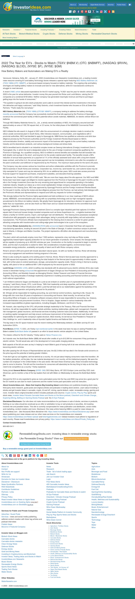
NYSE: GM (40, 370)
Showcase (5, 476)
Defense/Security (98, 484)
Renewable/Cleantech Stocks (104, 33)
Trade (94, 30)
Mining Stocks (82, 33)
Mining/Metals (97, 504)
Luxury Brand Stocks (56, 555)
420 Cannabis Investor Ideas (57, 484)
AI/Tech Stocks (9, 33)
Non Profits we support (10, 471)
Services (4, 516)
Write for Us (6, 474)
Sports (94, 517)
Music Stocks (6, 561)
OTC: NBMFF (20, 83)
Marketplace (51, 517)
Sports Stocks (54, 565)
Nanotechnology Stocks (57, 561)
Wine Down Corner (53, 519)
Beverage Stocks (55, 530)
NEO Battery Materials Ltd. (87, 80)
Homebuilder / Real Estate (58, 552)
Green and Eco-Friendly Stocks (60, 550)
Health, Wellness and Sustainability (105, 499)
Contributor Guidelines (10, 489)
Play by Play (82, 392)
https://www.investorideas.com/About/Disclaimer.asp (68, 411)
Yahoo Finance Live (53, 335)
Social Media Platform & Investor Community (64, 512)
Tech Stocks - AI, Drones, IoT (59, 567)
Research (50, 469)
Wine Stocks (54, 573)
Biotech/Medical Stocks (29, 33)
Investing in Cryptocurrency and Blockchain (18, 554)
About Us (5, 466)
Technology (96, 519)
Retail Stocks (54, 563)
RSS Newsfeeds (7, 486)
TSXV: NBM (8, 83)
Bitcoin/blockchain (99, 479)
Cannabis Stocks (55, 538)
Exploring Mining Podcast (56, 499)
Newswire (6, 30)
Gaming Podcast (53, 504)
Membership (83, 5)
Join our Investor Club (55, 476)
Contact (4, 469)
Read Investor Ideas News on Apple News (18, 499)
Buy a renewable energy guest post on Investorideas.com (27, 448)
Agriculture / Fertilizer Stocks (59, 526)
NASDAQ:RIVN (39, 226)
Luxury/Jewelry (97, 502)
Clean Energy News (9, 543)
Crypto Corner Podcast (55, 502)
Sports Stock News (9, 566)
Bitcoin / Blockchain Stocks (58, 536)
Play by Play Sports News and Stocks (61, 514)
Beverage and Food (99, 471)
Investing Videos (65, 30)
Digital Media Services (97, 5)
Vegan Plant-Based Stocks (58, 569)
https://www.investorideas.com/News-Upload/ (21, 416)
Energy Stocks (54, 542)
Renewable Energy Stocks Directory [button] (76, 439)
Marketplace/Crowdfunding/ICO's (59, 486)
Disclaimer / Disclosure (10, 481)
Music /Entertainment (100, 507)
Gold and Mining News (10, 551)
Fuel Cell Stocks (55, 577)
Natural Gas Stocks (56, 559)
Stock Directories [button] (81, 30)
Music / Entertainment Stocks (59, 557)
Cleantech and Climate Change (83, 395)
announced (54, 226)
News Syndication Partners (12, 484)
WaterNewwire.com (9, 581)
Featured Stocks (31, 30)
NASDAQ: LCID (21, 268)
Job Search (50, 474)
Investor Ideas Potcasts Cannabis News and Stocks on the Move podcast (41, 395)
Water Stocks (6, 571)
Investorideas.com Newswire (12, 559)
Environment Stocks (56, 544)
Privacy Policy (7, 497)
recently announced (10, 114)
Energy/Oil (96, 486)
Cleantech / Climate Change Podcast (61, 497)
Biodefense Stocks (56, 532)
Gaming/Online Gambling (101, 491)
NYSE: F (17, 328)
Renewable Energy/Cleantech (103, 514)
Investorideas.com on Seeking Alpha (15, 502)
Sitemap (4, 494)
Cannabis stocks (8, 538)
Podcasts (50, 489)
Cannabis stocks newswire (11, 541)
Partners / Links (7, 491)
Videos (49, 509)
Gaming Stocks (55, 546)
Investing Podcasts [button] (47, 30)
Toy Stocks (53, 575)
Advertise (111, 5)
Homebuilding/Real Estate (102, 497)
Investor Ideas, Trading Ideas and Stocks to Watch (21, 556)
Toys (93, 522)
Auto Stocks (54, 528)
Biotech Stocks (55, 534)
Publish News (121, 5)
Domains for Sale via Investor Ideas (15, 479)
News (48, 466)
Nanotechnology (98, 512)
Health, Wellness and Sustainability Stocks (63, 554)
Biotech (94, 476)
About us (73, 5)
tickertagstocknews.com (52, 416)
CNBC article (15, 91)
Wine (94, 527)
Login (48, 479)
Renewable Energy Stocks (11, 564)
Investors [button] (17, 30)
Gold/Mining (96, 494)
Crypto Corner (70, 392)
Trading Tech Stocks (9, 569)
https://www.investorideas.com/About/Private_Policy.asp (73, 419)
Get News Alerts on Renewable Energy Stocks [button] (35, 444)
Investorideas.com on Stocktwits (14, 504)
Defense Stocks (65, 33)
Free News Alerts (53, 481)
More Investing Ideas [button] (10, 37)
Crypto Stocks (49, 33)
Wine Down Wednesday (55, 507)
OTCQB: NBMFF (44, 111)
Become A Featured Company (13, 526)
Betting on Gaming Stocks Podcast (31, 397)
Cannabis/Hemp (98, 481)
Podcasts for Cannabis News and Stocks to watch (66, 491)
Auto (93, 469)
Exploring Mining (9, 397)
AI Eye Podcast (58, 397)
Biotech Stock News (9, 536)
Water (94, 524)
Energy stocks (7, 549)
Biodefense (96, 474)
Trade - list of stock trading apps (59, 471)
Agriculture (96, 466)
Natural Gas (96, 509)
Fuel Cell (95, 489)
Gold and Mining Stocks (57, 548)
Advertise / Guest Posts (10, 514)
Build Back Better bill (23, 331)
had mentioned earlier (44, 328)
